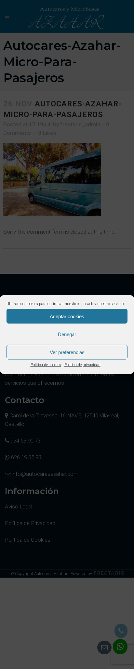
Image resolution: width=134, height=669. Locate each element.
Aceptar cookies (67, 316)
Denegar (67, 334)
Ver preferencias (67, 352)
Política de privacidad (82, 365)
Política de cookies (46, 365)
